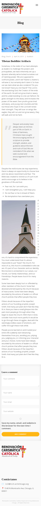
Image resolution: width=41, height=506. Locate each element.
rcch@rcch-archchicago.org (17, 484)
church (8, 56)
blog (3, 56)
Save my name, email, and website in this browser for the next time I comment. (19, 426)
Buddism (30, 56)
